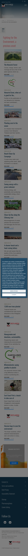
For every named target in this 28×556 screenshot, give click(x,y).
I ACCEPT (14, 294)
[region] (14, 278)
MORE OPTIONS (14, 291)
